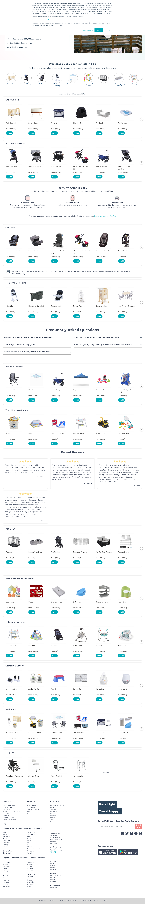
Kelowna (6, 880)
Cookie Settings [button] (88, 30)
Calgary (5, 878)
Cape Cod (6, 841)
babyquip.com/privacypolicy (41, 20)
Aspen (5, 834)
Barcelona (30, 884)
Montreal (6, 882)
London (53, 861)
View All (106, 772)
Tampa (52, 846)
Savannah (53, 844)
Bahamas (30, 864)
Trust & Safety (8, 807)
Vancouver (6, 886)
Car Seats (53, 811)
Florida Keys (31, 832)
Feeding (53, 813)
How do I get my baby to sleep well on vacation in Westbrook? (103, 344)
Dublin (52, 865)
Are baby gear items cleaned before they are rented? (28, 337)
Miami (29, 838)
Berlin (29, 886)
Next (141, 119)
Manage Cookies (104, 900)
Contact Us (7, 822)
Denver (5, 849)
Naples (29, 841)
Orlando (29, 847)
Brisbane (6, 864)
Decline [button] (107, 30)
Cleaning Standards (57, 805)
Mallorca (53, 870)
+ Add (9, 133)
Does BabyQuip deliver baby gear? (19, 344)
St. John (29, 867)
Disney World (7, 851)
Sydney (5, 871)
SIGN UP (138, 826)
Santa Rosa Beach (56, 840)
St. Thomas (30, 871)
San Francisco (55, 837)
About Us (6, 816)
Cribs (52, 807)
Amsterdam (31, 882)
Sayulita (53, 881)
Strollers (53, 809)
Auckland (53, 887)
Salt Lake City (55, 833)
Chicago (6, 845)
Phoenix (29, 853)
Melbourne (6, 867)
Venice (52, 868)
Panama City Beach (33, 849)
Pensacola (30, 851)
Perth (5, 869)
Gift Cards (6, 809)
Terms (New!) (94, 900)
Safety (52, 822)
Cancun (53, 877)
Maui (28, 836)
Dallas (5, 847)
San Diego (54, 835)
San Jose (30, 876)
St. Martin (30, 869)
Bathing (53, 816)
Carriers (52, 818)
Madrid (52, 863)
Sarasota (53, 842)
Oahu (28, 845)
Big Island (6, 836)
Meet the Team (8, 818)
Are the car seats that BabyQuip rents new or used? (27, 352)
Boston (5, 838)
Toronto (5, 884)
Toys (51, 820)
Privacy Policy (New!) (68, 900)
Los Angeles (31, 834)
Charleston (6, 843)
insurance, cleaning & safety (105, 216)
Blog (28, 813)
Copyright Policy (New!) (82, 900)
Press (28, 811)
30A (4, 832)
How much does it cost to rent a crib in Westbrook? (98, 337)
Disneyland (7, 853)
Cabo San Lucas (55, 875)
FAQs (5, 824)
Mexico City (54, 879)
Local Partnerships (33, 809)
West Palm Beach (56, 850)
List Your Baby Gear (9, 805)
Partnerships (31, 807)
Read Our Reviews (9, 820)
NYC (28, 843)
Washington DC (55, 848)
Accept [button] (98, 30)
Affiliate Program (32, 805)
